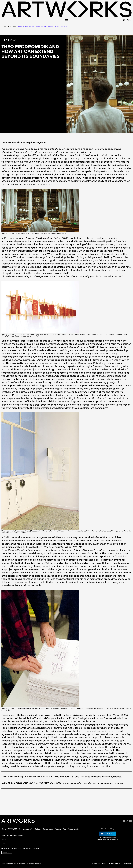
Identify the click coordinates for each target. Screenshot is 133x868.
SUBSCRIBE (7, 852)
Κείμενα (13, 26)
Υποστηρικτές (73, 829)
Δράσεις (38, 829)
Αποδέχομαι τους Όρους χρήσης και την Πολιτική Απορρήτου (21, 848)
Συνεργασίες (48, 829)
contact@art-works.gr (33, 863)
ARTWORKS (12, 829)
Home (5, 26)
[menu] (66, 20)
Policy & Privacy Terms (123, 863)
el (124, 20)
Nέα (64, 829)
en (130, 20)
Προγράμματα (25, 829)
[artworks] (66, 17)
